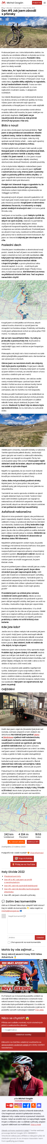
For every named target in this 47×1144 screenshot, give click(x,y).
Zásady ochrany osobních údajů (15, 1130)
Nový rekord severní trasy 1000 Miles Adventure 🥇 (22, 956)
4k (16, 1105)
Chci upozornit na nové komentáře (26, 942)
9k (25, 1105)
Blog (3, 8)
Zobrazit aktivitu (17, 842)
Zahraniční (17, 8)
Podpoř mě (37, 3)
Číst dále (39, 1009)
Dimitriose (8, 737)
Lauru (36, 734)
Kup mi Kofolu (25, 858)
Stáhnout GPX (33, 842)
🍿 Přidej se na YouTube (23, 864)
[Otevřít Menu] (44, 2)
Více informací (37, 852)
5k (8, 1105)
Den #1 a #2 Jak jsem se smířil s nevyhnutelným (18, 881)
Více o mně (36, 1124)
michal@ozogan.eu (10, 911)
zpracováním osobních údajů (15, 1045)
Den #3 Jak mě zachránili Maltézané (20, 885)
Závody (9, 8)
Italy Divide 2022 (29, 8)
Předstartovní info (12, 876)
